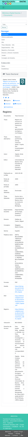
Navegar (5, 31)
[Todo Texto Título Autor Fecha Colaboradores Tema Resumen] (14, 24)
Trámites (10, 433)
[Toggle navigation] (3, 7)
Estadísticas (5, 69)
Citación (18, 104)
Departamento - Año (8, 47)
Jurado (4, 55)
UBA (22, 435)
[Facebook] (4, 97)
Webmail (7, 435)
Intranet (18, 433)
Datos (3, 66)
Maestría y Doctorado (8, 50)
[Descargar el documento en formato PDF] (22, 82)
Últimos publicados (7, 37)
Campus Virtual (18, 431)
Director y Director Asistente (10, 53)
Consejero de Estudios (8, 58)
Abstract (7, 104)
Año (3, 42)
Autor (3, 39)
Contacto (15, 435)
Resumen (17, 100)
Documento (8, 15)
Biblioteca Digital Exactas (11, 13)
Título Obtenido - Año (8, 45)
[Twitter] (6, 97)
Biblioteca (8, 431)
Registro (8, 100)
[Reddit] (8, 97)
